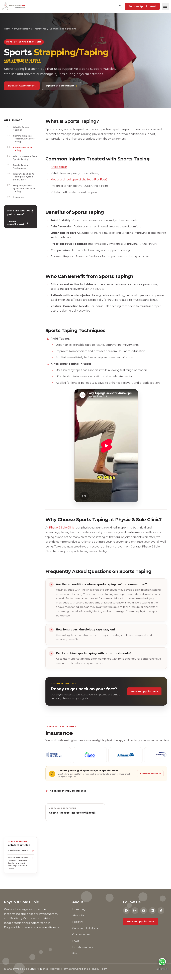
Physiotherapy (22, 28)
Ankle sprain (59, 166)
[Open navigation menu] (165, 6)
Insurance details (150, 773)
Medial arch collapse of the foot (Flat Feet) (79, 179)
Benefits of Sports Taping (19, 149)
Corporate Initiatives (85, 928)
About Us (78, 915)
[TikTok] (161, 910)
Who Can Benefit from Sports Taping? (22, 157)
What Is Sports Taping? (18, 128)
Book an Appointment (142, 6)
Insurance (15, 197)
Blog (75, 953)
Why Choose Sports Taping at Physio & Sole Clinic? (20, 176)
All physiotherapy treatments (65, 791)
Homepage (79, 909)
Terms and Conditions (75, 968)
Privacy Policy (99, 968)
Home (7, 28)
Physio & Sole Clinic (61, 527)
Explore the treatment (61, 85)
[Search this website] (120, 6)
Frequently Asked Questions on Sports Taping (21, 188)
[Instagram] (135, 910)
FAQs (75, 940)
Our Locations (81, 934)
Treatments (39, 28)
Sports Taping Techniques (18, 166)
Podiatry (77, 921)
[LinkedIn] (152, 910)
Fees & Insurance (83, 947)
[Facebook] (126, 910)
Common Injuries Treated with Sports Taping (21, 138)
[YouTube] (143, 910)
